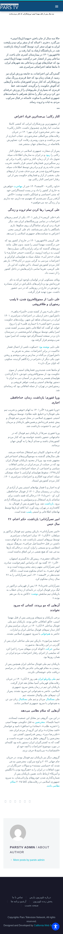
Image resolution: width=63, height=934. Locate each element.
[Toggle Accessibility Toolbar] (55, 926)
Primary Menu (57, 6)
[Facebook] (5, 801)
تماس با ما (17, 897)
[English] (29, 886)
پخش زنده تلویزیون (42, 901)
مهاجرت (18, 186)
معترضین (40, 722)
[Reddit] (29, 801)
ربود (48, 155)
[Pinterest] (15, 801)
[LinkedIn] (25, 801)
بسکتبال (50, 699)
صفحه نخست (31, 905)
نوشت (35, 593)
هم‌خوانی (46, 633)
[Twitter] (10, 801)
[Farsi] (33, 886)
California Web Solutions (47, 925)
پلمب (29, 511)
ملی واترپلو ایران (47, 678)
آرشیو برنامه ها (18, 901)
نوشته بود (44, 346)
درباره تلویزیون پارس (40, 897)
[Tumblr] (20, 801)
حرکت (49, 648)
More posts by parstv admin (29, 860)
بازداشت (49, 503)
